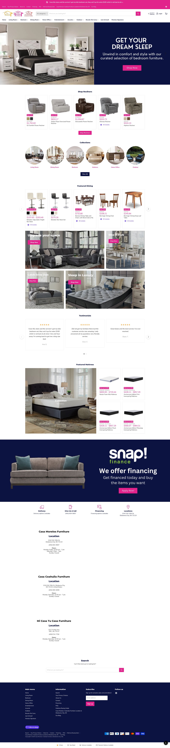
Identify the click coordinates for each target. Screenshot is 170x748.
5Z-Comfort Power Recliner (35, 125)
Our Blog (93, 6)
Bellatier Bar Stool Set (58, 220)
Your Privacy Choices (13, 6)
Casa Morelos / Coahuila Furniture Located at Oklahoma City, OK (73, 6)
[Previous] (22, 209)
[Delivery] (41, 511)
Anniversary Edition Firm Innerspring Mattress (132, 395)
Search (4, 6)
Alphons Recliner (129, 125)
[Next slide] (165, 53)
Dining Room (34, 20)
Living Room (13, 20)
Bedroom (24, 20)
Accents (70, 20)
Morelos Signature (118, 20)
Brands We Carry (91, 20)
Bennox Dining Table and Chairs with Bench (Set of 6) (84, 217)
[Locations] (128, 511)
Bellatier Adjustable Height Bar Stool (35, 221)
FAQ (40, 6)
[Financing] (99, 511)
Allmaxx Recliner (105, 122)
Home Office (46, 20)
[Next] (148, 209)
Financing (34, 6)
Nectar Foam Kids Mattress (108, 394)
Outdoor (79, 20)
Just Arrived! (105, 20)
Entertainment (59, 20)
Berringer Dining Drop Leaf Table (132, 217)
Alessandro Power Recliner (84, 122)
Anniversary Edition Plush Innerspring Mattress (108, 429)
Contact (28, 6)
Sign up (90, 704)
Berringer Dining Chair (107, 216)
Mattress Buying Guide (49, 6)
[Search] (138, 14)
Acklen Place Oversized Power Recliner (60, 122)
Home (4, 20)
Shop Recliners (85, 133)
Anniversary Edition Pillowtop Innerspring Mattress (133, 429)
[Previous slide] (5, 53)
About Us (22, 6)
